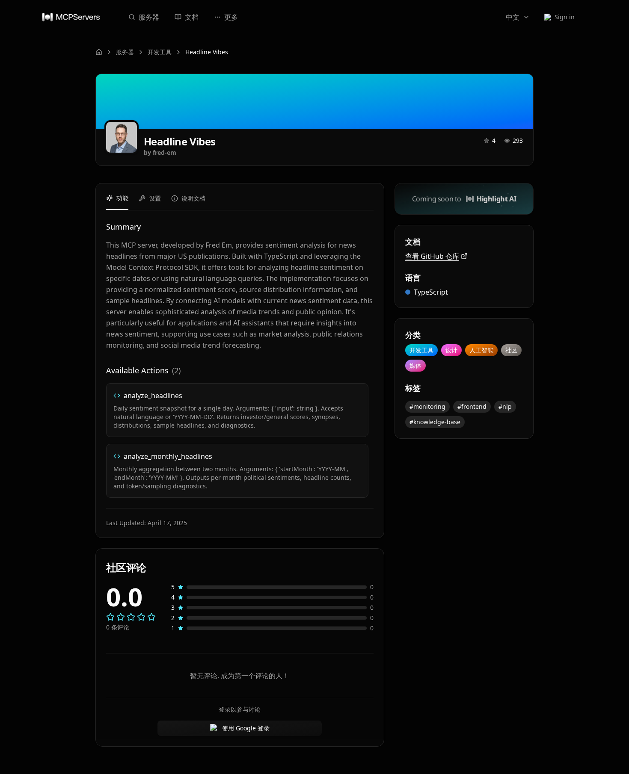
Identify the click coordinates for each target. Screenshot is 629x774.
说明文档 (193, 198)
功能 (122, 198)
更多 (231, 17)
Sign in (565, 17)
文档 (192, 17)
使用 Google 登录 (246, 728)
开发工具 (160, 52)
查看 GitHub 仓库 (432, 256)
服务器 (149, 17)
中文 (512, 17)
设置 (155, 198)
